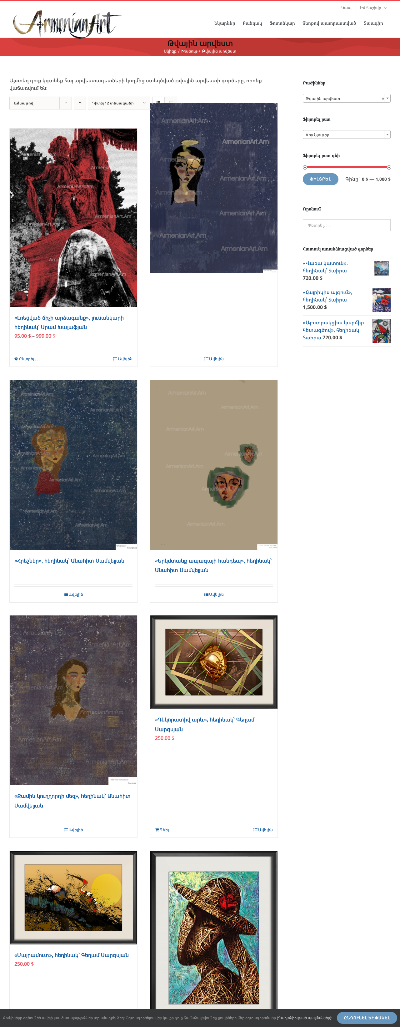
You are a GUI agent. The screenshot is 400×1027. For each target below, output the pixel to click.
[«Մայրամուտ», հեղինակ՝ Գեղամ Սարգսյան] (73, 897)
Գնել (164, 829)
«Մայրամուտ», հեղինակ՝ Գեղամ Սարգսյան (71, 955)
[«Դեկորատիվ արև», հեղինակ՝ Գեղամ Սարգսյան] (214, 662)
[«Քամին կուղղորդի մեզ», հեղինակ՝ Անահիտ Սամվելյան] (73, 700)
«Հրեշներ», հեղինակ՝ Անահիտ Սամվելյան (69, 561)
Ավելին (125, 359)
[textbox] (346, 134)
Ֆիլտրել (320, 179)
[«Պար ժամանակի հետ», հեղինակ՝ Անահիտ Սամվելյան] (214, 188)
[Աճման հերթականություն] (80, 103)
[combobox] (347, 98)
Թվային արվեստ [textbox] (345, 98)
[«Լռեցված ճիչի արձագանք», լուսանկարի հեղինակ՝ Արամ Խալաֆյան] (73, 218)
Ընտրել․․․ (30, 359)
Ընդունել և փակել (367, 1018)
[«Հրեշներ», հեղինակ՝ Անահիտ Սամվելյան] (73, 465)
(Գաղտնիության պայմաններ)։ (304, 1017)
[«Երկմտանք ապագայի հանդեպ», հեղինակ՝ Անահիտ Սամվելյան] (214, 465)
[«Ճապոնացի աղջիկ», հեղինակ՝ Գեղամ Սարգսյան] (214, 937)
